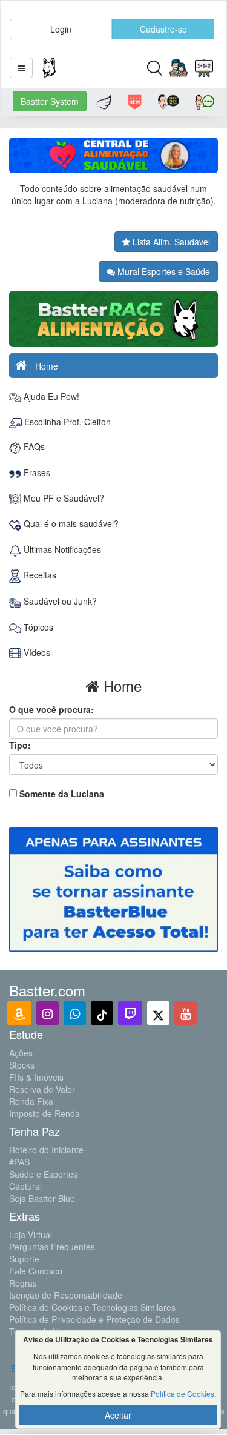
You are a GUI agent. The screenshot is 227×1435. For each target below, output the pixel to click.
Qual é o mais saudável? (70, 523)
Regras (23, 1283)
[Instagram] (47, 1013)
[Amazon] (19, 1013)
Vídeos (35, 652)
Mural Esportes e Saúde (162, 271)
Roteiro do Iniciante (46, 1150)
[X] (158, 1013)
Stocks (22, 1065)
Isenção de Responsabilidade (65, 1295)
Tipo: (20, 745)
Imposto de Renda (44, 1113)
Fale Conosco (35, 1271)
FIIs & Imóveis (36, 1077)
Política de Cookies (182, 1393)
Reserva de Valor (42, 1089)
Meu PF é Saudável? (62, 498)
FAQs (33, 446)
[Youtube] (185, 1013)
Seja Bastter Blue (42, 1198)
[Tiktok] (102, 1013)
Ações (21, 1053)
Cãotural (25, 1186)
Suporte (24, 1259)
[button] (21, 68)
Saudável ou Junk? (59, 601)
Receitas (38, 575)
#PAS (19, 1162)
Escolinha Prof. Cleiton (66, 422)
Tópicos (37, 627)
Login (60, 29)
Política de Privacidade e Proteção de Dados (94, 1319)
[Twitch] (130, 1013)
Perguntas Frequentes (52, 1247)
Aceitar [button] (118, 1415)
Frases (35, 472)
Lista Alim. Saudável (170, 242)
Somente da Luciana (61, 793)
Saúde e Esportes (43, 1174)
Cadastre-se (163, 29)
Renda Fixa (31, 1101)
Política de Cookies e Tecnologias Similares (92, 1307)
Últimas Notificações (61, 549)
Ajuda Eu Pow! (50, 396)
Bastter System (50, 101)
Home (45, 366)
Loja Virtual (30, 1234)
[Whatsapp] (75, 1013)
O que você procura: (51, 709)
